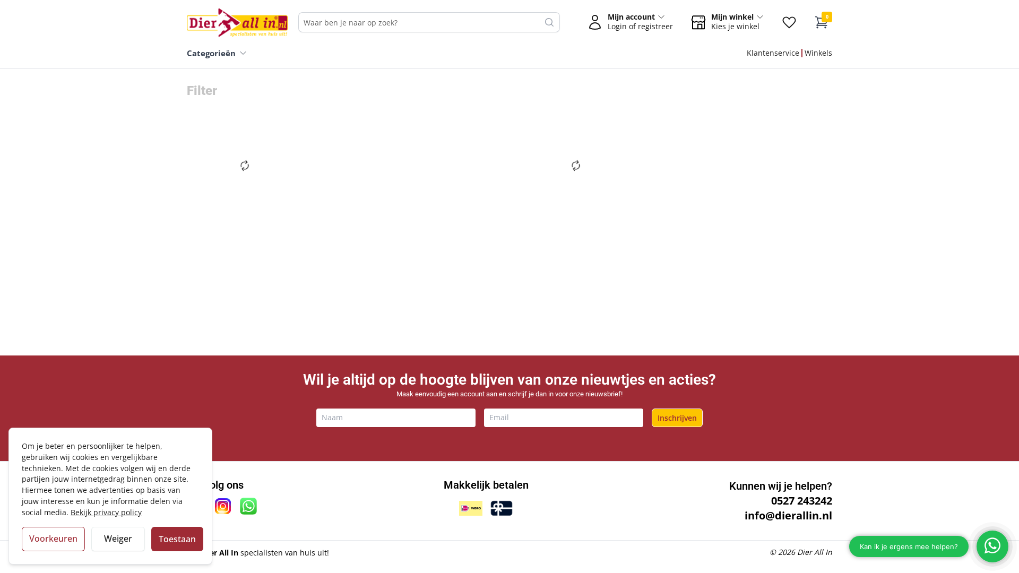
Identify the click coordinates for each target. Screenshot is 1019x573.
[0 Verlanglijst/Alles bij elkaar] (789, 22)
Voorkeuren (53, 538)
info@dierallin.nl (788, 515)
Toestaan (177, 539)
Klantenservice (773, 53)
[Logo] (237, 22)
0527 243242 (801, 500)
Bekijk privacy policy (106, 512)
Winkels (818, 53)
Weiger (118, 538)
